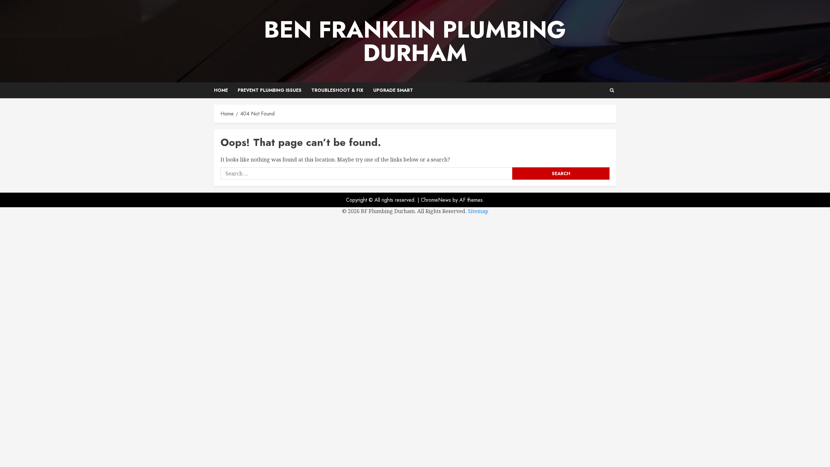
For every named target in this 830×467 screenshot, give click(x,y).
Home (221, 90)
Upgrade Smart (393, 90)
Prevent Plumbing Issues (270, 90)
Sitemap (478, 211)
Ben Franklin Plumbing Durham (415, 41)
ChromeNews (436, 200)
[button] (612, 90)
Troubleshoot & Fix (337, 90)
